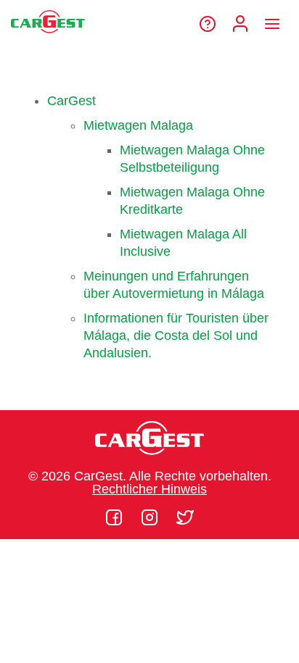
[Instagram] (151, 517)
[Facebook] (115, 517)
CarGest (71, 100)
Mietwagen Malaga (138, 125)
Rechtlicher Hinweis (149, 489)
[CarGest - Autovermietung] (48, 39)
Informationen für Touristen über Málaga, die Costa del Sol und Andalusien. (176, 335)
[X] (185, 517)
